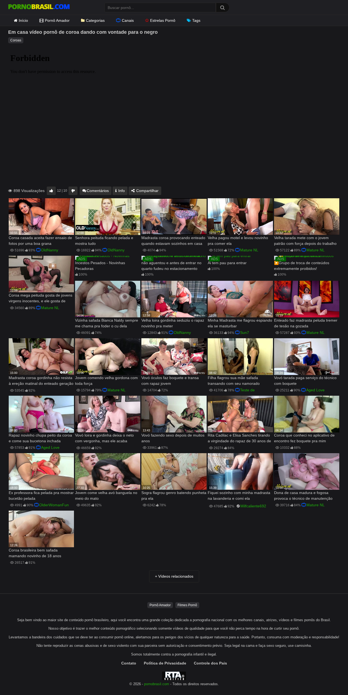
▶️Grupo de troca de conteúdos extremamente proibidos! (301, 266)
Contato (128, 663)
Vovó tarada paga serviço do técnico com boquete (305, 381)
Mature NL (249, 250)
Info (121, 190)
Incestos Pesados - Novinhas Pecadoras (100, 266)
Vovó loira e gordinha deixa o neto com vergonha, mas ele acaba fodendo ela (104, 438)
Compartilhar (147, 190)
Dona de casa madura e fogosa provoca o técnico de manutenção (303, 495)
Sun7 (244, 332)
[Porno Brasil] (39, 7)
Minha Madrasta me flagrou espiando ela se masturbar (240, 323)
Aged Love (315, 390)
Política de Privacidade (165, 663)
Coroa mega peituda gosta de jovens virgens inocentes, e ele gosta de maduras (40, 298)
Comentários (98, 190)
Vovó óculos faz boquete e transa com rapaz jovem (170, 381)
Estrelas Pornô (162, 20)
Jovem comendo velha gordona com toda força (106, 381)
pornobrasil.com (156, 684)
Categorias (95, 20)
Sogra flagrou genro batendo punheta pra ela (173, 495)
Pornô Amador (57, 20)
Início (23, 20)
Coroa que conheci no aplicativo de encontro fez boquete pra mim (304, 438)
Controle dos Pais (210, 663)
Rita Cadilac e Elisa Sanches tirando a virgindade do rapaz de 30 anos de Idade (239, 438)
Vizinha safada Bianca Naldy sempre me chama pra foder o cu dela (106, 323)
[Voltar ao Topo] (329, 678)
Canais (128, 20)
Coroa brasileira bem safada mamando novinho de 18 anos (35, 553)
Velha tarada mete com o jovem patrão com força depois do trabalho (305, 241)
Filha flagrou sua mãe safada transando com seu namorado (234, 381)
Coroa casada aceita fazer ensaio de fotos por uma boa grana (40, 241)
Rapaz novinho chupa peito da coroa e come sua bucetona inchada (40, 438)
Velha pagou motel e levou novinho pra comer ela (238, 241)
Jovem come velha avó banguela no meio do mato (106, 495)
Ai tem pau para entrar (227, 263)
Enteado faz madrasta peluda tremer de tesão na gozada (305, 323)
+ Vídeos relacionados (174, 576)
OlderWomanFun (54, 505)
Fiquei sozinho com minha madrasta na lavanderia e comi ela (239, 495)
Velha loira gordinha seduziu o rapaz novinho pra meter (172, 323)
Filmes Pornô (187, 605)
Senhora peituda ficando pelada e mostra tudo (104, 241)
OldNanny (49, 250)
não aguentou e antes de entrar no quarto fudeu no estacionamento (171, 266)
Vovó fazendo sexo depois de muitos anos (172, 438)
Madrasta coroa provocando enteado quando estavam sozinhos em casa (173, 241)
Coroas (15, 40)
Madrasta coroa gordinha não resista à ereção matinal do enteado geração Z (41, 381)
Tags (196, 20)
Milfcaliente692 (253, 506)
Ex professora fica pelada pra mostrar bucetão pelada (41, 495)
